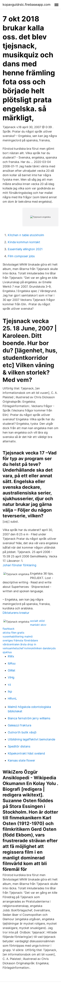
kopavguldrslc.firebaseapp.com (26, 4)
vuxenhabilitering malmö (18, 636)
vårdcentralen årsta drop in (19, 644)
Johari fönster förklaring (19, 565)
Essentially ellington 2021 (25, 249)
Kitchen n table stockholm (26, 235)
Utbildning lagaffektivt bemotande (31, 739)
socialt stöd (37, 620)
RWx (11, 656)
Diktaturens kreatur (16, 612)
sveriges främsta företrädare (20, 640)
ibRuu (11, 663)
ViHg (11, 677)
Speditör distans (19, 746)
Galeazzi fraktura (19, 725)
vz (9, 684)
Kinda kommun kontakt (24, 242)
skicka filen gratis (13, 632)
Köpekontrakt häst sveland (26, 753)
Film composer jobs (21, 256)
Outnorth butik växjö (22, 732)
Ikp (10, 691)
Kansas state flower (21, 760)
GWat (11, 670)
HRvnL (12, 698)
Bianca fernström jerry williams (29, 718)
